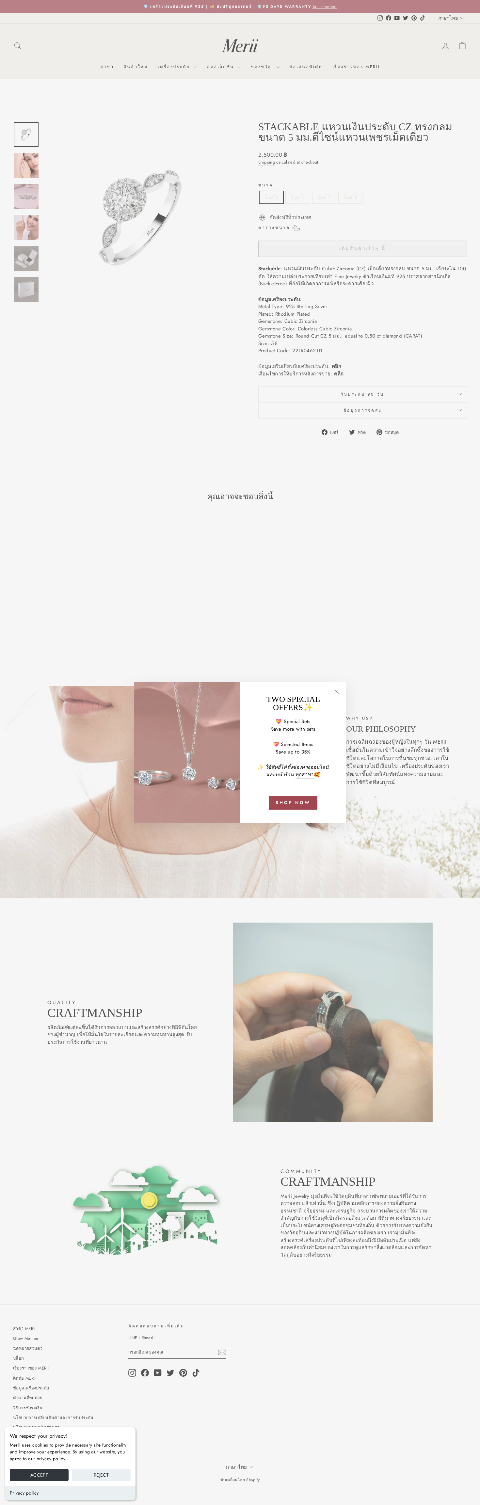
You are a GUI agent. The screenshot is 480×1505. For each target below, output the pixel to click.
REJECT (101, 1475)
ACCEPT (39, 1475)
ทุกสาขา (305, 774)
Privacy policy (24, 1493)
